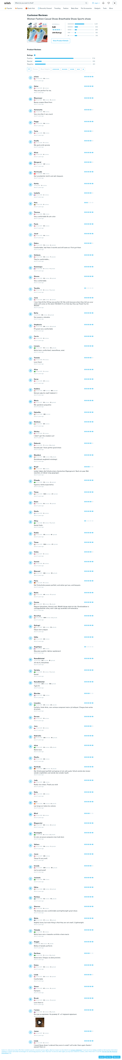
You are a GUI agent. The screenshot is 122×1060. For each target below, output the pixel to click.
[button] (96, 3)
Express (19, 8)
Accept (102, 1057)
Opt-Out (108, 1057)
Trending (57, 8)
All (29, 69)
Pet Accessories (86, 8)
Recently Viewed (46, 8)
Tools (105, 8)
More (111, 8)
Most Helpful (45, 69)
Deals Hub (31, 8)
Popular (9, 8)
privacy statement (76, 1050)
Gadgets (97, 8)
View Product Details (60, 41)
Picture (35, 69)
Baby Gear (74, 8)
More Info (116, 1057)
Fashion (65, 8)
